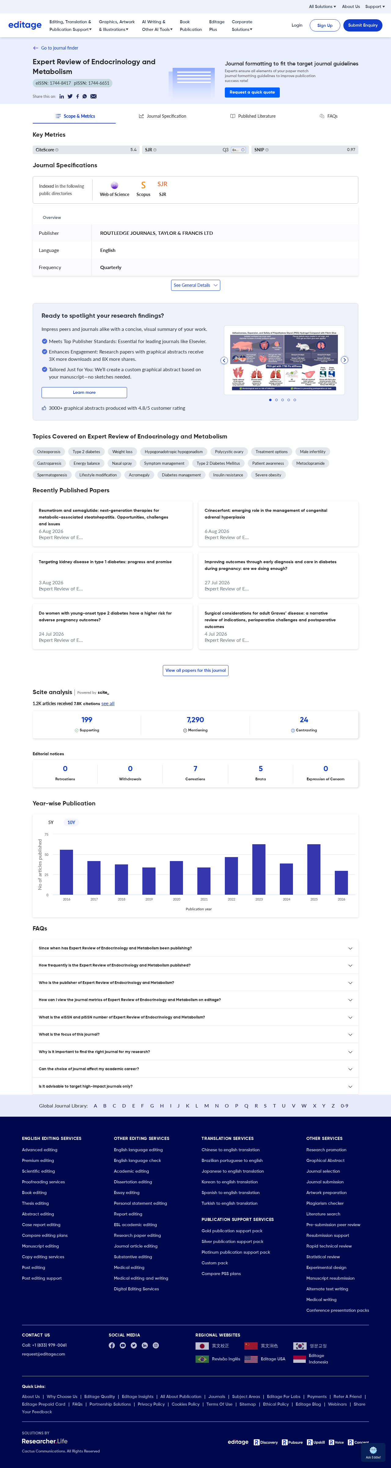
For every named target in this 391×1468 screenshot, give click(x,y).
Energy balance (87, 463)
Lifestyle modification (98, 474)
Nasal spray (122, 463)
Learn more (84, 392)
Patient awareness (268, 463)
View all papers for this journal (196, 670)
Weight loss (122, 451)
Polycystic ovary (229, 451)
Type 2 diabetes (86, 451)
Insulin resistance (228, 474)
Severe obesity (268, 474)
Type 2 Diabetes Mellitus (218, 463)
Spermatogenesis (52, 474)
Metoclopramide (310, 463)
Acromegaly (139, 474)
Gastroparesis (49, 463)
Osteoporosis (48, 451)
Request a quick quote (252, 92)
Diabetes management (181, 474)
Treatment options (272, 451)
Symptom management (164, 463)
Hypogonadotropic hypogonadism (174, 451)
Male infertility (313, 451)
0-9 (344, 1105)
